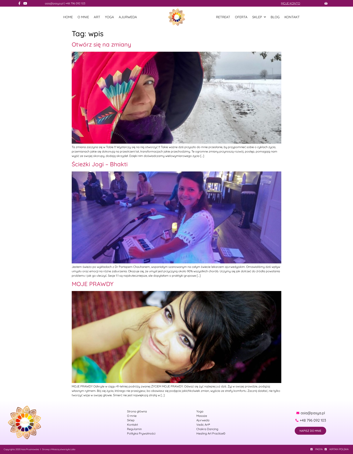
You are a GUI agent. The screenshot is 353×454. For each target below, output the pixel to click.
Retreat (223, 17)
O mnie (83, 17)
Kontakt (292, 17)
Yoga (109, 17)
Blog (275, 17)
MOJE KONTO (290, 3)
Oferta (241, 17)
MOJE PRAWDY (92, 284)
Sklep (257, 17)
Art (97, 17)
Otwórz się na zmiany (101, 44)
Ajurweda (128, 17)
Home (68, 17)
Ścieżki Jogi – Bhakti (100, 164)
